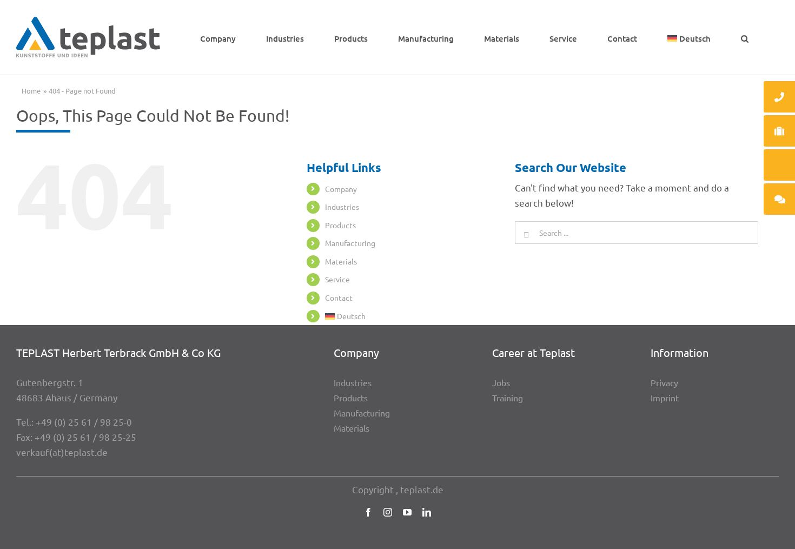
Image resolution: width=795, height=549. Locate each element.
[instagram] (387, 512)
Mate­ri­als (341, 261)
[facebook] (368, 512)
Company (341, 189)
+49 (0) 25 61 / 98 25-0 (84, 421)
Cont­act (339, 297)
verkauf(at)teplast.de (62, 452)
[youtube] (407, 512)
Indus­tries (342, 206)
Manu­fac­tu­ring (350, 243)
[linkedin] (426, 512)
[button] (744, 37)
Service (337, 279)
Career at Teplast (533, 352)
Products (340, 225)
